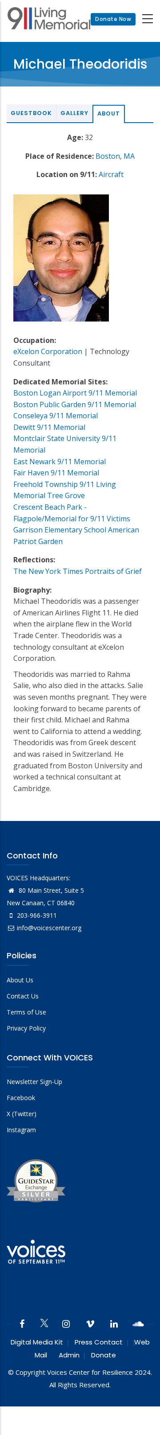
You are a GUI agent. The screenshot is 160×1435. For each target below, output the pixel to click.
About (108, 113)
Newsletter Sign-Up (34, 1081)
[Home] (49, 19)
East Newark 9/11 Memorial (59, 461)
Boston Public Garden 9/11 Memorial (74, 404)
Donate (103, 1355)
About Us (20, 980)
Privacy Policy (26, 1028)
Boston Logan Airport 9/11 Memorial (75, 393)
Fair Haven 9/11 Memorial (56, 473)
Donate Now (113, 19)
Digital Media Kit (37, 1342)
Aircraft (111, 174)
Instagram (21, 1130)
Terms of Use (26, 1012)
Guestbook (31, 113)
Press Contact (99, 1342)
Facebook (21, 1097)
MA (129, 156)
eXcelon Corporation (47, 351)
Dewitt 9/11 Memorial (49, 427)
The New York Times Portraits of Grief (77, 571)
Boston (108, 156)
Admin (69, 1355)
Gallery (74, 113)
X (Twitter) (21, 1113)
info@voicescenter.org (49, 928)
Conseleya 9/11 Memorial (55, 416)
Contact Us (23, 996)
